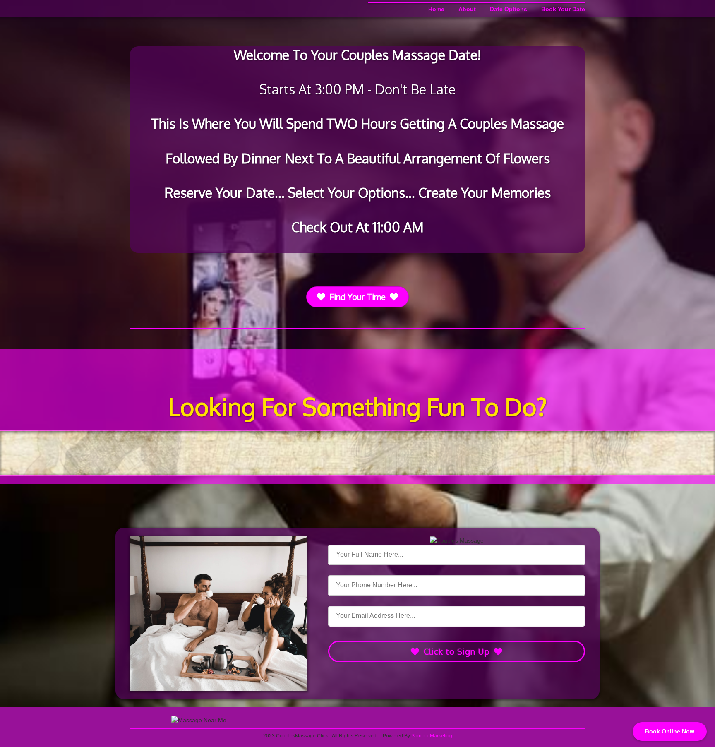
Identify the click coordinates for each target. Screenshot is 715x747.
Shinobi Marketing (431, 736)
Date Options (508, 9)
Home (436, 9)
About (467, 9)
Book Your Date (563, 9)
